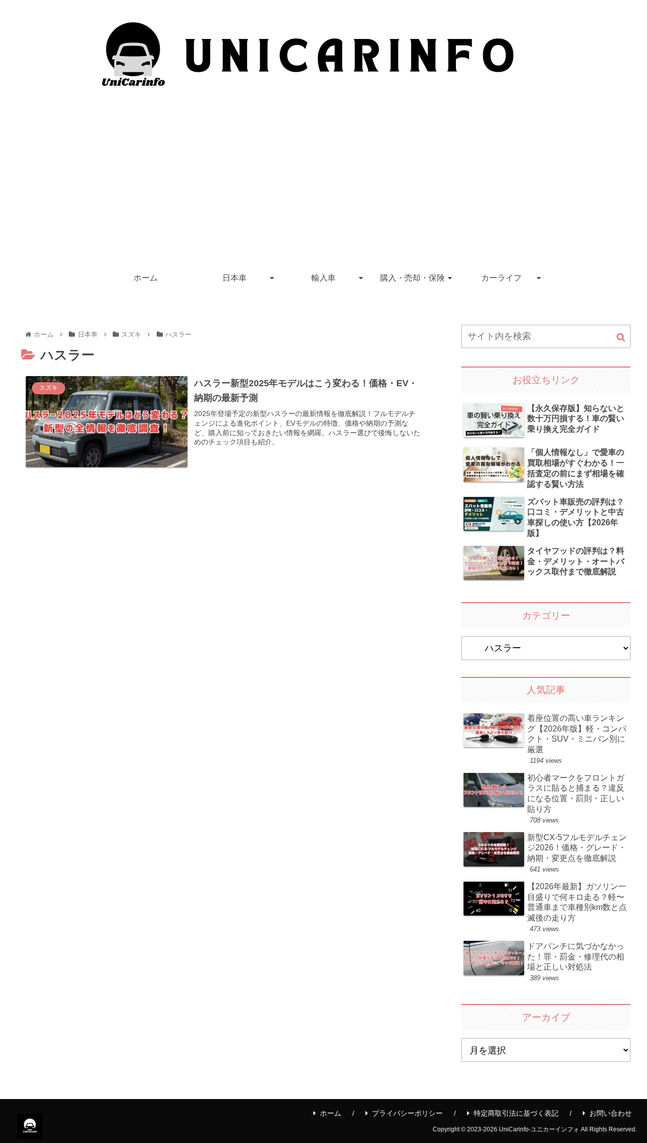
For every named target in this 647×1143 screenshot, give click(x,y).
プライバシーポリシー (407, 1113)
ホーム (330, 1113)
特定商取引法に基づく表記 (516, 1113)
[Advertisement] (323, 187)
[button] (621, 337)
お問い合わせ (610, 1113)
